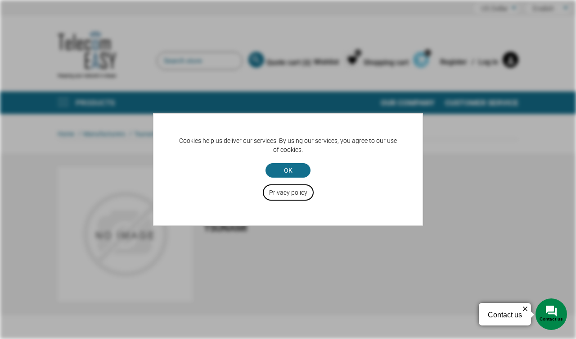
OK (288, 170)
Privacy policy (288, 192)
